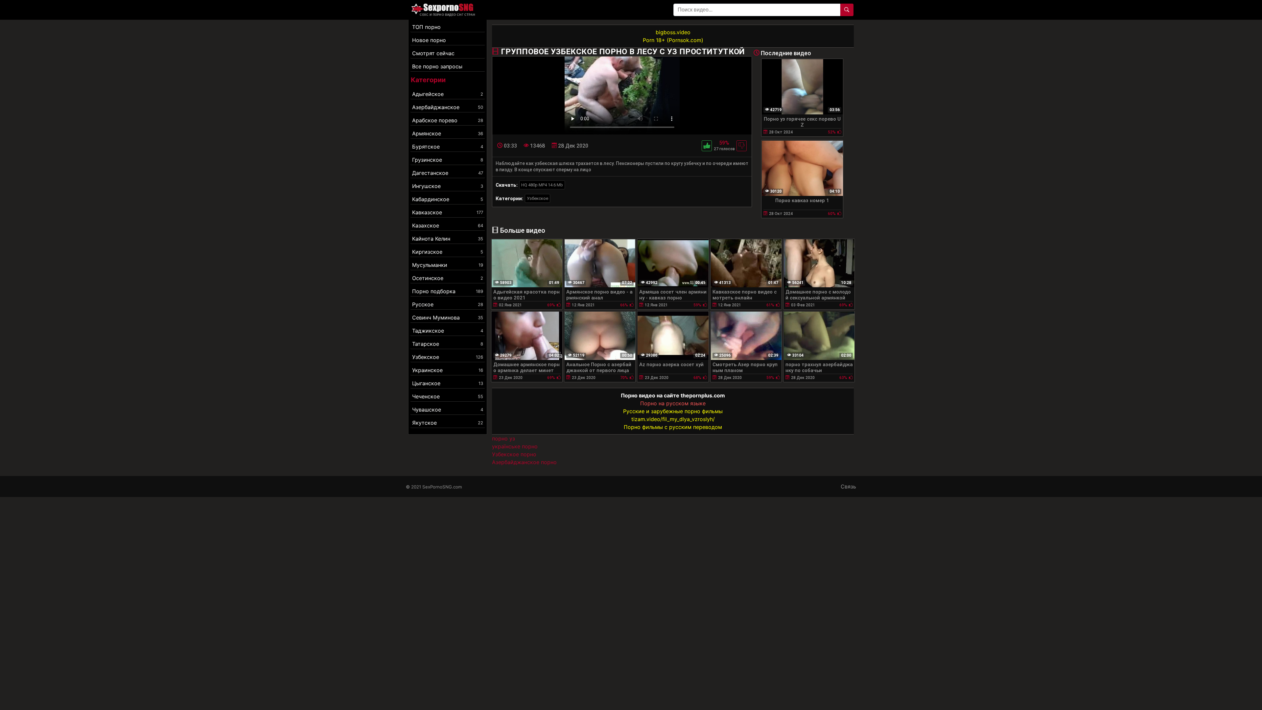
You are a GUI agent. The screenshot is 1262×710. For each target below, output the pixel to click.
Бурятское (447, 146)
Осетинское (447, 278)
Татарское (447, 344)
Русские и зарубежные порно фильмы (673, 411)
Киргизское (447, 251)
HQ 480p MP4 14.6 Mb (542, 184)
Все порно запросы (437, 66)
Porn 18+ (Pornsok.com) (673, 40)
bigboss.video (673, 32)
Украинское (447, 370)
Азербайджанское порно (524, 462)
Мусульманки (447, 265)
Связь (848, 486)
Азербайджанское (447, 107)
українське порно (515, 446)
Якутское (447, 422)
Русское (447, 304)
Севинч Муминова (447, 317)
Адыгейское (447, 94)
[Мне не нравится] (741, 145)
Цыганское (447, 383)
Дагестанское (447, 173)
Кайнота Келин (447, 238)
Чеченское (447, 396)
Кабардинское (447, 199)
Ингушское (447, 186)
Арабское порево (447, 120)
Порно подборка (447, 291)
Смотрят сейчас (433, 53)
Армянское (447, 133)
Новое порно (429, 40)
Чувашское (447, 409)
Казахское (447, 225)
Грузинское (447, 159)
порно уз (503, 438)
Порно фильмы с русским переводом (673, 427)
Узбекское (447, 357)
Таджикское (447, 330)
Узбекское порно (514, 454)
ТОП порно (426, 27)
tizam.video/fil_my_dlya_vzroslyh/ (673, 419)
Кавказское (447, 212)
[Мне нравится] (707, 145)
